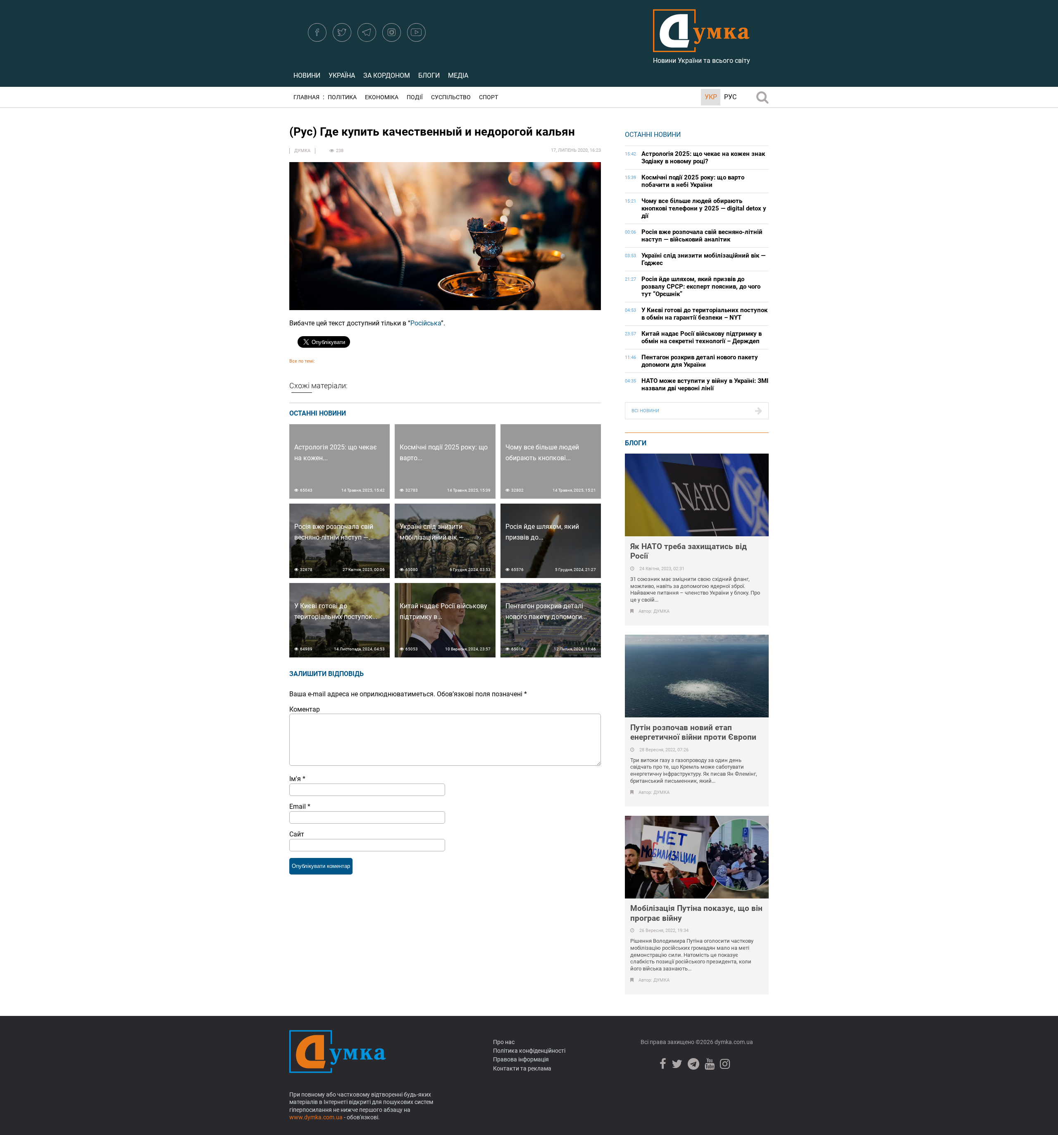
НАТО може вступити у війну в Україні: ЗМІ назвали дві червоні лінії (704, 384)
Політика (342, 97)
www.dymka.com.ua (316, 1117)
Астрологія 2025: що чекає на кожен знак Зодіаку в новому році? (703, 157)
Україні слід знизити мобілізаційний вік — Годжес (703, 259)
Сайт (296, 834)
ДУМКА (302, 150)
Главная (306, 97)
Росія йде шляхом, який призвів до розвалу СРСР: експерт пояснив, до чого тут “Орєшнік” (700, 286)
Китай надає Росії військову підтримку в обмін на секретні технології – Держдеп (701, 337)
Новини (306, 75)
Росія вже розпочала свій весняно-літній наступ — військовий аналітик (702, 235)
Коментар (304, 709)
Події (415, 97)
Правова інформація (521, 1059)
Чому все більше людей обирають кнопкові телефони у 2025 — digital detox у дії (703, 208)
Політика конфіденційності (529, 1050)
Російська (425, 323)
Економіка (381, 97)
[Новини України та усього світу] (701, 47)
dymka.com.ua (733, 1042)
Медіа (458, 75)
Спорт (488, 97)
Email (299, 806)
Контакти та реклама (522, 1068)
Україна (342, 75)
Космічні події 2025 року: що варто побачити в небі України (692, 181)
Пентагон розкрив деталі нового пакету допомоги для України (699, 361)
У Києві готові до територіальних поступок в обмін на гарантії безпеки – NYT (704, 313)
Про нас (504, 1042)
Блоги (429, 75)
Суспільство (451, 97)
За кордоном (386, 75)
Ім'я (297, 779)
